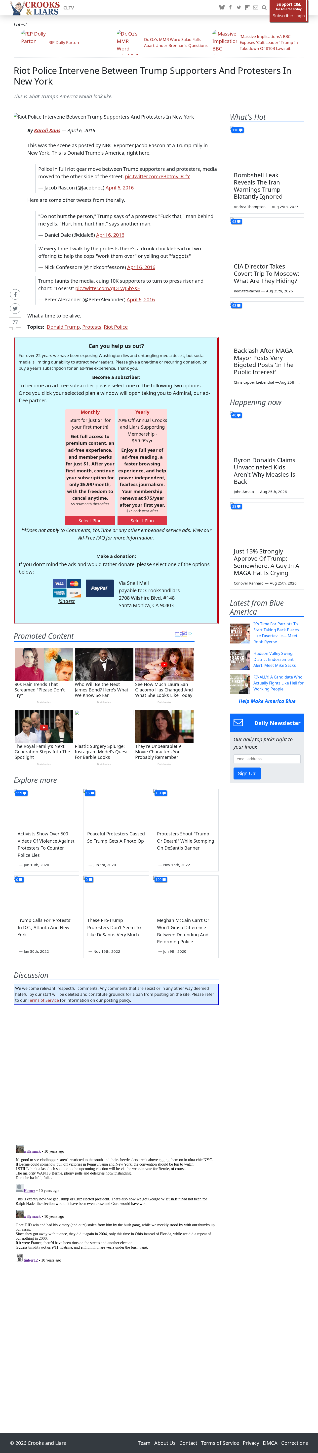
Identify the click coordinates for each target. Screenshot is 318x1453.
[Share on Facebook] (15, 294)
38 (234, 506)
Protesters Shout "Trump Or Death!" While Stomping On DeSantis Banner (185, 841)
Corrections (294, 1443)
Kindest (66, 601)
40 (234, 415)
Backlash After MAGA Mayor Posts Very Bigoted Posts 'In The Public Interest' (264, 361)
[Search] (264, 7)
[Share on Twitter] (15, 308)
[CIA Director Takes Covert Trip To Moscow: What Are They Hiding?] (267, 238)
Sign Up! (247, 773)
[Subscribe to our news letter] (256, 7)
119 (19, 793)
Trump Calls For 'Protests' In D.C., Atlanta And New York (44, 927)
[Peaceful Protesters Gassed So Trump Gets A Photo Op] (116, 807)
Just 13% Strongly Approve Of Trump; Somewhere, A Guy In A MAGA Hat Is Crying (266, 562)
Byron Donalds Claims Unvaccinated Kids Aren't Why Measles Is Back (264, 470)
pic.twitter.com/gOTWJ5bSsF (107, 288)
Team (144, 1443)
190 (158, 879)
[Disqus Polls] (116, 1073)
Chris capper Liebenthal (254, 382)
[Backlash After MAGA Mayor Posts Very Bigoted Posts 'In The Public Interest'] (267, 322)
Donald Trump (63, 326)
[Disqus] (116, 1205)
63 (234, 305)
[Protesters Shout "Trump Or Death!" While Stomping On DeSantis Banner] (185, 807)
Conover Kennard (249, 583)
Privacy (251, 1443)
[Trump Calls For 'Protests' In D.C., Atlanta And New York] (46, 894)
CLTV (68, 8)
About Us (165, 1443)
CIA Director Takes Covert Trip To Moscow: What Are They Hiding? (266, 273)
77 (15, 322)
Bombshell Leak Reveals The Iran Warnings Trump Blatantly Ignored (258, 185)
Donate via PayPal (100, 588)
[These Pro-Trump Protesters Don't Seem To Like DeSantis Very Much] (116, 894)
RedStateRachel (247, 290)
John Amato (244, 491)
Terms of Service (43, 1000)
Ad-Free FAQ (91, 537)
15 (88, 793)
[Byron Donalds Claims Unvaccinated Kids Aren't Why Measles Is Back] (267, 432)
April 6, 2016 (120, 187)
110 (235, 130)
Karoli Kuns (47, 130)
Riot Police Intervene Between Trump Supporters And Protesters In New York (152, 75)
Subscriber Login (289, 15)
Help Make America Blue (267, 701)
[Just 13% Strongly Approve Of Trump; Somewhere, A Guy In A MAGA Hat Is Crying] (267, 523)
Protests (91, 326)
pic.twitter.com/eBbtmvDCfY (157, 176)
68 (234, 221)
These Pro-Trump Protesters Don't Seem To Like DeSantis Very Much (114, 927)
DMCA (270, 1443)
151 (158, 793)
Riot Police (116, 326)
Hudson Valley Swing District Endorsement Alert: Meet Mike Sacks (274, 659)
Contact (188, 1443)
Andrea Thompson (250, 206)
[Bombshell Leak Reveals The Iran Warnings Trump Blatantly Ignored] (267, 147)
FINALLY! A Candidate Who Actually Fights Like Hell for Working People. (278, 683)
